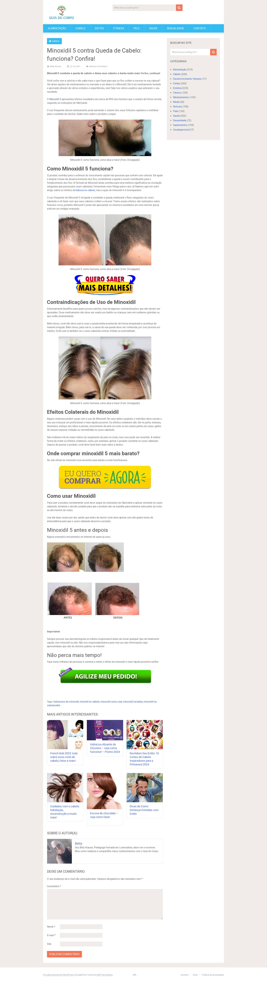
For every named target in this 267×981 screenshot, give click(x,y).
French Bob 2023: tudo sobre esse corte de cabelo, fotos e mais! (64, 757)
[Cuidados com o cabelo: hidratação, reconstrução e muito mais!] (65, 787)
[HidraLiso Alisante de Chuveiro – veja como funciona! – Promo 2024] (105, 730)
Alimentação (57, 28)
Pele (137, 28)
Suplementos (180, 125)
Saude (153, 28)
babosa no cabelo (85, 190)
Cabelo (80, 28)
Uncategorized (181, 129)
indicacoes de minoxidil (66, 701)
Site (49, 943)
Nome (51, 926)
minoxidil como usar (111, 701)
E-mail (51, 935)
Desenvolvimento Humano (187, 78)
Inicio (195, 975)
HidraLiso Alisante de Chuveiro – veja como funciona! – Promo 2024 (105, 748)
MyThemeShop (105, 975)
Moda (176, 101)
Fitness (118, 28)
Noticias (177, 106)
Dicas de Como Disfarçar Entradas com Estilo (144, 810)
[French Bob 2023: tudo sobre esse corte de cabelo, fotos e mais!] (65, 734)
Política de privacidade (213, 975)
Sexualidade (175, 28)
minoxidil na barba (133, 701)
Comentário (54, 886)
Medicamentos (181, 97)
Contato (199, 28)
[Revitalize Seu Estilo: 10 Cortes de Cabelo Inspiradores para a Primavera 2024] (145, 734)
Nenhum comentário (98, 66)
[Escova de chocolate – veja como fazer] (105, 791)
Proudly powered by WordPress (58, 975)
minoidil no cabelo (90, 701)
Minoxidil (54, 99)
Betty (78, 843)
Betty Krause (55, 66)
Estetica (177, 88)
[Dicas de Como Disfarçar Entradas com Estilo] (145, 787)
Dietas (99, 28)
